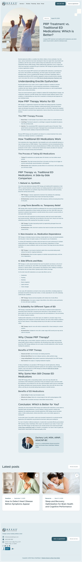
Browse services (74, 538)
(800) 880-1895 (60, 3)
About (38, 3)
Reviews (28, 3)
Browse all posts (74, 466)
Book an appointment (73, 3)
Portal (42, 3)
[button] (22, 3)
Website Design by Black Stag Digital (51, 558)
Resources (47, 18)
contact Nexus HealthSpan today (26, 427)
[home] (9, 3)
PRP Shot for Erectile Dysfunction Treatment (48, 78)
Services (22, 3)
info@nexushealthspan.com (11, 537)
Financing (33, 3)
